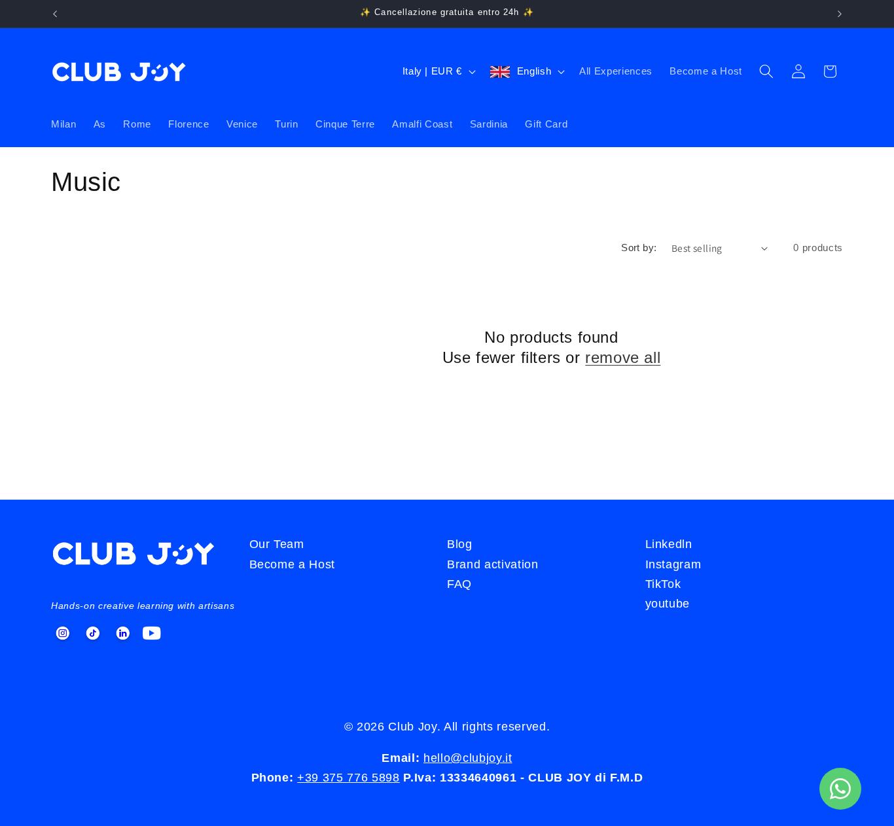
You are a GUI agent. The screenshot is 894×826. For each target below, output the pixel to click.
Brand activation (493, 564)
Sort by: (639, 247)
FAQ (459, 584)
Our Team (276, 544)
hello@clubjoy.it (467, 758)
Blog (460, 544)
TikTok (663, 584)
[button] (766, 71)
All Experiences (616, 71)
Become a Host (706, 71)
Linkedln (668, 544)
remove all (622, 357)
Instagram (673, 564)
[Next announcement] (839, 13)
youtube (667, 603)
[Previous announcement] (55, 13)
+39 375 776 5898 (348, 777)
